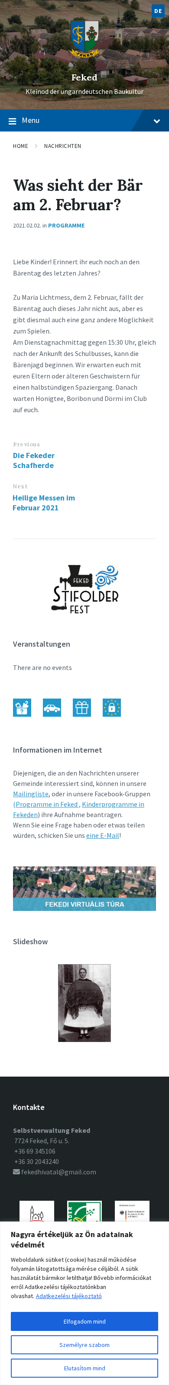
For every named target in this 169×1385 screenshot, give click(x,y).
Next (20, 486)
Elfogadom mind (85, 1321)
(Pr (18, 804)
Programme (66, 225)
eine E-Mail (102, 835)
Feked (85, 77)
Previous (26, 444)
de (158, 11)
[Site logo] (84, 62)
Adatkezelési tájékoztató (69, 1296)
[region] (84, 1303)
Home (20, 146)
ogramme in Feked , (52, 804)
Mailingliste (31, 793)
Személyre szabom (84, 1345)
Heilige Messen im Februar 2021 (44, 503)
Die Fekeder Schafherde (34, 460)
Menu (30, 120)
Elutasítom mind (84, 1368)
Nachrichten (62, 146)
